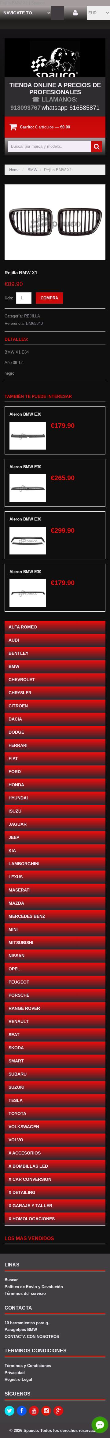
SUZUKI (16, 1087)
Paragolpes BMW (21, 1329)
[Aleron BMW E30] (27, 425)
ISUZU (15, 811)
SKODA (16, 1047)
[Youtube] (34, 1411)
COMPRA (49, 298)
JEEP (14, 837)
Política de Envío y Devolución (34, 1286)
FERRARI (18, 745)
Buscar (11, 1279)
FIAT (13, 758)
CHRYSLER (20, 692)
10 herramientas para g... (28, 1323)
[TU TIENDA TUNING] (55, 57)
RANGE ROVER (24, 1008)
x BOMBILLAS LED (28, 1166)
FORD (15, 771)
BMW (32, 170)
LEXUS (16, 876)
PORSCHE (19, 995)
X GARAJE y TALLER (30, 1205)
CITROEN (18, 705)
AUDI (14, 640)
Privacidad (15, 1372)
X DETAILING (22, 1192)
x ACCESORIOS (25, 1153)
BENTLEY (18, 653)
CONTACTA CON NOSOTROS (32, 1336)
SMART (16, 1060)
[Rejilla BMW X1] (55, 187)
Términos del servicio (25, 1293)
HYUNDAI (18, 797)
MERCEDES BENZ (27, 916)
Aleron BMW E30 (25, 414)
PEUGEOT (19, 982)
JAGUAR (18, 824)
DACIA (15, 719)
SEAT (14, 1034)
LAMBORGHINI (24, 863)
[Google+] (58, 1411)
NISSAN (16, 955)
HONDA (16, 784)
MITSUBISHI (21, 942)
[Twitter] (9, 1411)
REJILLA (32, 316)
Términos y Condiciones (28, 1365)
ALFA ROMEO (23, 626)
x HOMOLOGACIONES (32, 1218)
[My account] (75, 13)
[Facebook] (22, 1411)
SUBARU (18, 1074)
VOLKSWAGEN (24, 1126)
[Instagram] (46, 1411)
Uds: (9, 298)
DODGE (16, 732)
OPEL (14, 968)
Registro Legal (18, 1379)
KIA (12, 850)
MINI (13, 929)
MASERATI (20, 890)
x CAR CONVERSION (30, 1179)
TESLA (16, 1100)
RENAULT (19, 1021)
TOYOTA (17, 1113)
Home (14, 170)
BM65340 (34, 323)
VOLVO (16, 1139)
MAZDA (16, 903)
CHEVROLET (22, 679)
